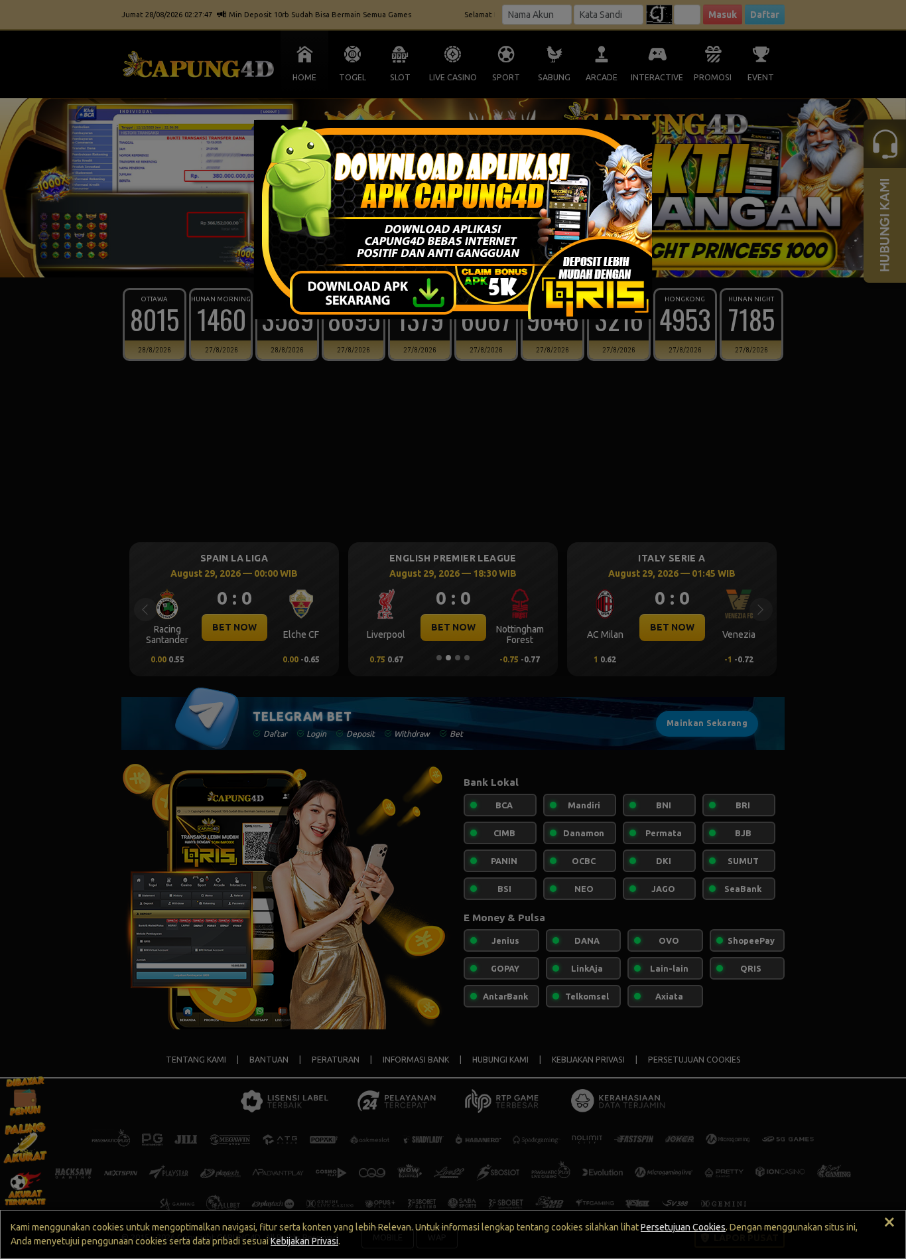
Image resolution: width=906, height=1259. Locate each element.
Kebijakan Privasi (304, 1241)
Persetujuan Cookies (683, 1227)
